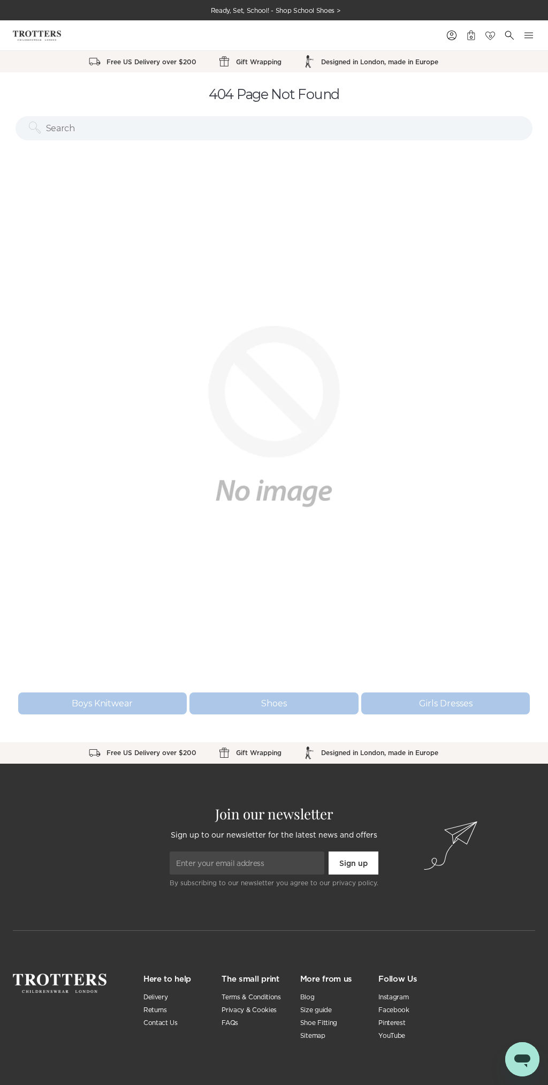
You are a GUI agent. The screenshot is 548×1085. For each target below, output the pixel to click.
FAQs (230, 1023)
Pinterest (391, 1023)
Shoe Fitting (318, 1023)
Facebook (393, 1010)
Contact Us (160, 1023)
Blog (307, 997)
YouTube (391, 1035)
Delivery (155, 997)
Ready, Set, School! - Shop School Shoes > (276, 10)
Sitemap (312, 1035)
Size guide (316, 1010)
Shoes (274, 703)
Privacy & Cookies (249, 1010)
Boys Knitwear (102, 703)
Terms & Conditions (251, 997)
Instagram (393, 997)
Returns (155, 1010)
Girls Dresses (446, 703)
